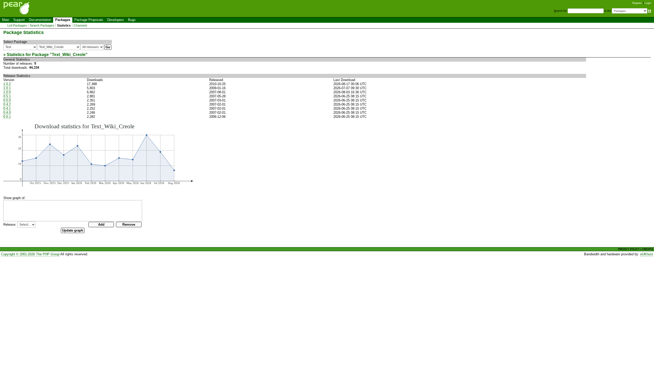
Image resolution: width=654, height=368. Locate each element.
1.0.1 (7, 88)
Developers (115, 20)
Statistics (64, 25)
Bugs (132, 20)
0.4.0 (7, 112)
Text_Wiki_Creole (69, 54)
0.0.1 (7, 117)
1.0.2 (7, 84)
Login (648, 3)
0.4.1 (7, 108)
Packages (62, 20)
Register (637, 3)
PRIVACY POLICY (629, 249)
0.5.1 (7, 96)
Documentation (40, 20)
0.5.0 (7, 100)
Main (5, 20)
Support (19, 20)
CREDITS (647, 249)
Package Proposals (88, 20)
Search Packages (42, 25)
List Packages (17, 25)
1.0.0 (7, 92)
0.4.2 (7, 104)
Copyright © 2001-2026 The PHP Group (30, 254)
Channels (80, 25)
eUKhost (646, 254)
